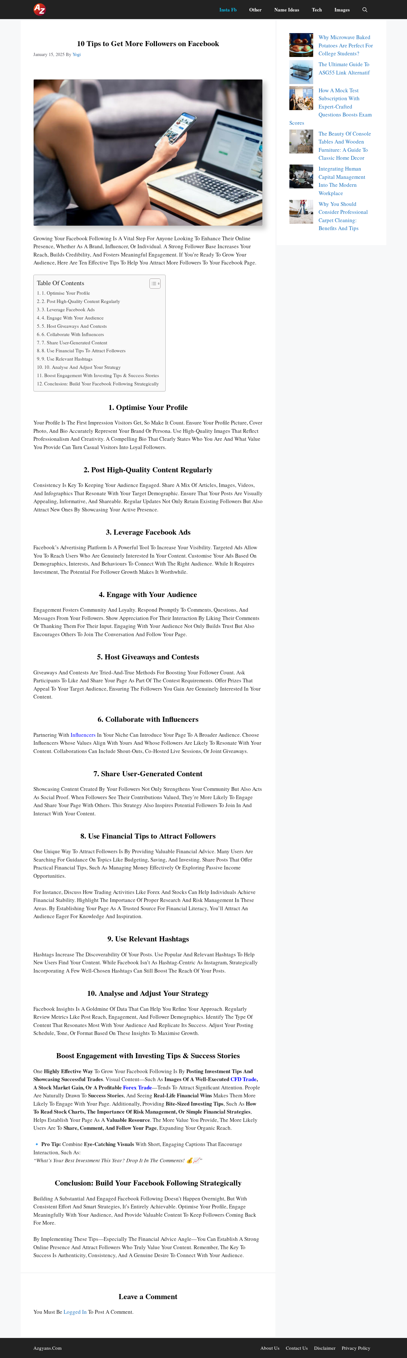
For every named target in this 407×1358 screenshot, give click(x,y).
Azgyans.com (47, 1348)
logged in (75, 1311)
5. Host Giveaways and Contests (74, 326)
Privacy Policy (356, 1348)
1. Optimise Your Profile (66, 293)
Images (342, 9)
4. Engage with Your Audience (73, 317)
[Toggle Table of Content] (152, 283)
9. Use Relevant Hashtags (67, 358)
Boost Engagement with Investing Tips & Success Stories (101, 375)
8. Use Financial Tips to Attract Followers (84, 350)
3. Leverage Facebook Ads (68, 309)
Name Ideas (286, 9)
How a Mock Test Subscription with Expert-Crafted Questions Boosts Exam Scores (330, 106)
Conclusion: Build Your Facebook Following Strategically (101, 383)
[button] (365, 9)
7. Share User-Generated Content (74, 342)
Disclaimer (324, 1348)
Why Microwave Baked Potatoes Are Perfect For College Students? (346, 45)
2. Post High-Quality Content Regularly (81, 301)
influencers (83, 734)
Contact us (297, 1348)
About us (269, 1348)
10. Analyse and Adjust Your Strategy (82, 367)
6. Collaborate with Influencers (73, 334)
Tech (317, 9)
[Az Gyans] (39, 9)
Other (255, 9)
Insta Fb (228, 9)
